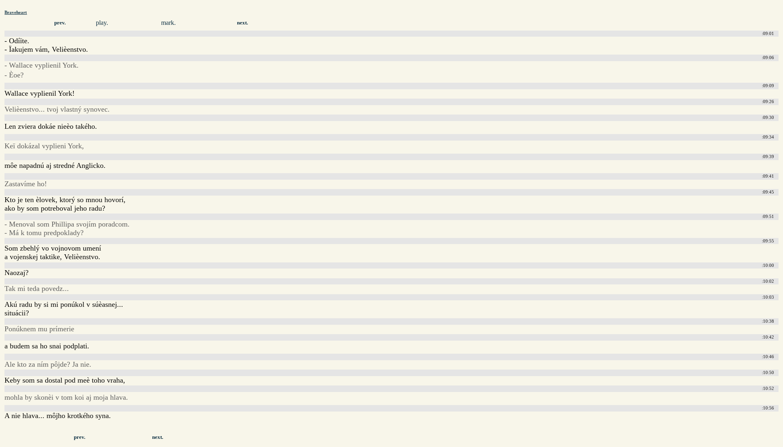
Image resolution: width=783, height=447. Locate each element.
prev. (60, 23)
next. (242, 23)
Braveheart (15, 12)
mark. (168, 22)
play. (102, 22)
